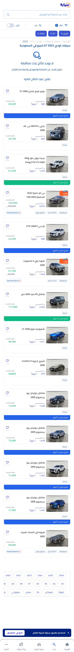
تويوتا (61, 592)
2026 (61, 575)
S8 (4, 584)
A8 (21, 584)
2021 (18, 575)
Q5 (12, 584)
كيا (38, 592)
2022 (42, 33)
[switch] (10, 25)
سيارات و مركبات (52, 41)
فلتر (59, 25)
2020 (8, 575)
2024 (40, 575)
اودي (65, 33)
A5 (46, 584)
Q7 (53, 33)
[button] (37, 25)
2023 (29, 575)
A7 (29, 584)
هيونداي (49, 592)
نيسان (28, 592)
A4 (54, 584)
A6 (37, 584)
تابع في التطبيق (15, 633)
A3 (62, 584)
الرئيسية (66, 41)
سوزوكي (16, 592)
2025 (50, 575)
